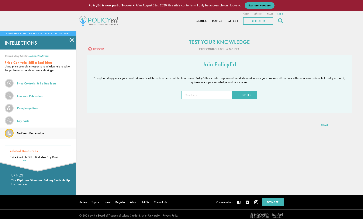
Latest (233, 21)
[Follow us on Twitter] (248, 202)
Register (258, 21)
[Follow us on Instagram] (256, 202)
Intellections (21, 43)
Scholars (258, 13)
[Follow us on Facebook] (239, 202)
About (246, 13)
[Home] (99, 20)
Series (201, 21)
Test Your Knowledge (30, 133)
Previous (98, 49)
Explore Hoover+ (259, 5)
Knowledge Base (27, 108)
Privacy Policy (170, 215)
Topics (217, 21)
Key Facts (23, 121)
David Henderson (39, 56)
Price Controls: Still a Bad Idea (36, 83)
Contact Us (160, 202)
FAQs (270, 13)
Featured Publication (30, 96)
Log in (280, 13)
